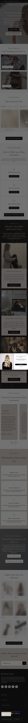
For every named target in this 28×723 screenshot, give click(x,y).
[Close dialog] (27, 354)
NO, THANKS (21, 366)
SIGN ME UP (21, 364)
